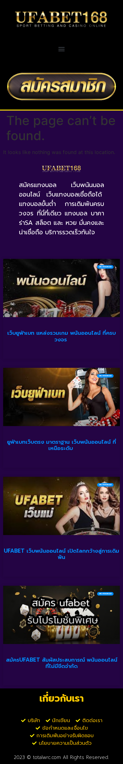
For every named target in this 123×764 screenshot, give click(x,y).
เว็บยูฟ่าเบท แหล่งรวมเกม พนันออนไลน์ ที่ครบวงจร (61, 336)
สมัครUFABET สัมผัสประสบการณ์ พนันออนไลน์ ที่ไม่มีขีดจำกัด (61, 663)
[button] (61, 49)
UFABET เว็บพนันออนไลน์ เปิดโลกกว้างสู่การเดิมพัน (61, 554)
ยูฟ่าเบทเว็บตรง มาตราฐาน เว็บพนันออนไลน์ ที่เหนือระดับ (61, 445)
